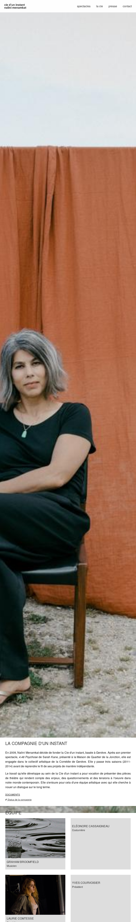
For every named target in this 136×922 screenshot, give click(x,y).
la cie (99, 6)
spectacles (83, 6)
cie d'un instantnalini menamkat (15, 6)
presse (113, 6)
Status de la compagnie (19, 799)
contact (127, 6)
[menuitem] (15, 6)
